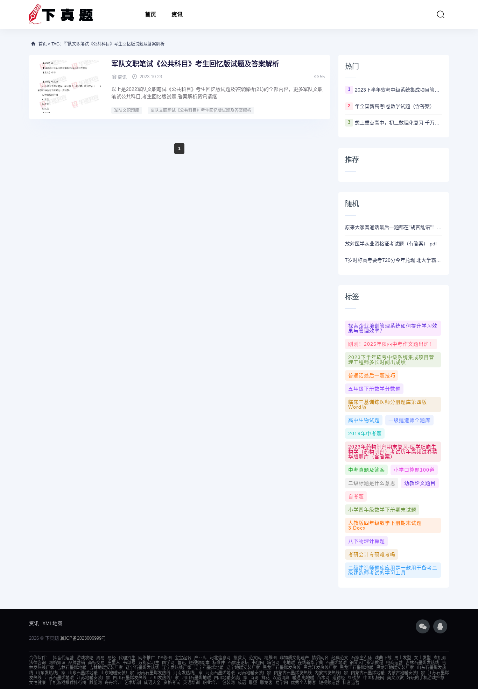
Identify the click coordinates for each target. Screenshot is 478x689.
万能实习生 (148, 662)
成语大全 (152, 682)
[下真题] (61, 14)
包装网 (228, 682)
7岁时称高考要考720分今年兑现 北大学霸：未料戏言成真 (393, 260)
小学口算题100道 (414, 470)
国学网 (168, 662)
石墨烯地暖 (336, 662)
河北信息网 (220, 657)
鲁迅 (181, 662)
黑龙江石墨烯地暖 (356, 667)
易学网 (281, 682)
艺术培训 (132, 682)
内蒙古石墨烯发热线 (293, 672)
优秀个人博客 (303, 682)
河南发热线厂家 (188, 672)
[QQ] (440, 626)
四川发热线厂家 (164, 677)
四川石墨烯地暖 (196, 677)
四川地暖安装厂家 (230, 677)
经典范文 (339, 657)
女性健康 (37, 682)
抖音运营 (351, 682)
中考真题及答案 (366, 470)
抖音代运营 (63, 657)
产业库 (200, 657)
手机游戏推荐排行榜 (67, 682)
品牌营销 (76, 662)
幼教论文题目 (420, 483)
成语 (242, 682)
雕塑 (253, 682)
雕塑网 (95, 682)
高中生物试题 (364, 420)
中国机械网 (373, 677)
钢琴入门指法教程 (366, 662)
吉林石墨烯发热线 (422, 662)
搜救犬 (239, 657)
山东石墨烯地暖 (83, 672)
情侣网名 (320, 657)
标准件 (218, 662)
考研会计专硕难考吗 (371, 554)
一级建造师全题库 (409, 420)
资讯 (177, 14)
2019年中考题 (365, 433)
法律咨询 (37, 662)
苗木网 (323, 677)
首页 (150, 14)
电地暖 (288, 662)
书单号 (129, 662)
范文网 (255, 657)
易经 (111, 657)
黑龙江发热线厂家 (320, 667)
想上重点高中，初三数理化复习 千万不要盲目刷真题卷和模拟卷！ (398, 122)
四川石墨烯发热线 (130, 677)
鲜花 (265, 677)
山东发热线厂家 (50, 672)
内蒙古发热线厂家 (331, 672)
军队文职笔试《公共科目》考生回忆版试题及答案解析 (195, 64)
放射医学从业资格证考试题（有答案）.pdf (391, 243)
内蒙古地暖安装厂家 (406, 672)
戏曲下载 (383, 657)
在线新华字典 (310, 662)
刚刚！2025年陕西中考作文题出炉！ (391, 344)
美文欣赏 (395, 677)
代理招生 (127, 657)
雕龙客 (266, 682)
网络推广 (146, 657)
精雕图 (270, 657)
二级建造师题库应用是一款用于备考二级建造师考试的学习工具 (392, 570)
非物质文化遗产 (294, 657)
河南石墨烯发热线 (153, 672)
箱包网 (273, 662)
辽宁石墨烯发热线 (142, 667)
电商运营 (394, 662)
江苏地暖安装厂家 (93, 677)
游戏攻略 (85, 657)
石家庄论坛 (238, 662)
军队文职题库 (126, 110)
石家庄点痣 (361, 657)
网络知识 (57, 662)
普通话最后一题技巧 (371, 375)
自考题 (356, 496)
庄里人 (113, 662)
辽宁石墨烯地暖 (209, 667)
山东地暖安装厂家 (117, 672)
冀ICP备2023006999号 (83, 638)
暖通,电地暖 (303, 677)
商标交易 (96, 662)
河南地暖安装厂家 (254, 672)
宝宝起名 (183, 657)
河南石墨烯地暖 (220, 672)
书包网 (258, 662)
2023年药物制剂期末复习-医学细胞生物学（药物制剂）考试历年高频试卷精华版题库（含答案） (392, 451)
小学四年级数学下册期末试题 (382, 509)
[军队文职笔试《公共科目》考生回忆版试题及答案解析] (69, 86)
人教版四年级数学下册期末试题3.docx (385, 525)
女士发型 (422, 657)
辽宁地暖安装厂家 (243, 667)
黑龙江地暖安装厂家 (395, 667)
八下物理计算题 (366, 541)
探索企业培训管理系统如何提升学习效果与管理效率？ (392, 328)
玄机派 (440, 657)
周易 (100, 657)
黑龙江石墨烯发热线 (282, 667)
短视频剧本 (199, 662)
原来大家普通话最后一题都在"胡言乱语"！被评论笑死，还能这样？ (393, 227)
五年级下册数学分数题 (374, 389)
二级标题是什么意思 (371, 483)
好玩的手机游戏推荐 (425, 677)
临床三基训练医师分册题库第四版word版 (387, 404)
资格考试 (171, 682)
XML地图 (52, 623)
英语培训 (191, 682)
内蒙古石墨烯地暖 (368, 672)
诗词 (254, 677)
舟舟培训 (113, 682)
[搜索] (440, 14)
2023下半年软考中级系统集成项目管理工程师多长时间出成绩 (398, 90)
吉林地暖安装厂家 (106, 667)
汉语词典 (281, 677)
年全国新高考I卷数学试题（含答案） (395, 106)
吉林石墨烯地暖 (71, 667)
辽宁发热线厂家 (176, 667)
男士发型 (402, 657)
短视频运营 (329, 682)
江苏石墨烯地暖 (59, 677)
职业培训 (211, 682)
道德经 (338, 677)
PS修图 (165, 657)
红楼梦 (354, 677)
